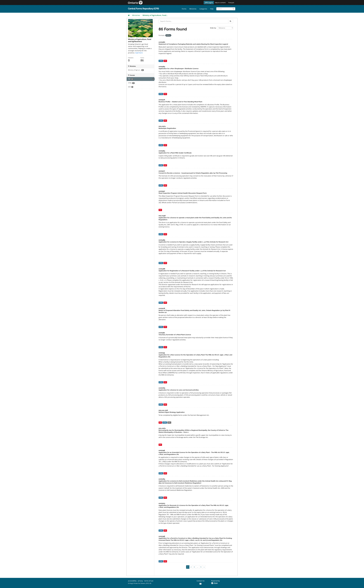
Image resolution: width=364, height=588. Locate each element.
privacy (140, 581)
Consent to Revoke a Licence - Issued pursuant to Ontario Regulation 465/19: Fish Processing (193, 173)
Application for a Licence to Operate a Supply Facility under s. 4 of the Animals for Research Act (193, 242)
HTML (160, 61)
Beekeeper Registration (167, 128)
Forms (184, 9)
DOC (169, 422)
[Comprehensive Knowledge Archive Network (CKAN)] (214, 583)
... (197, 567)
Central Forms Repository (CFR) (143, 8)
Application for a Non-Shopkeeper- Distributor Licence (178, 68)
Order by (213, 28)
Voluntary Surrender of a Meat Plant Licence (175, 335)
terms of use (148, 581)
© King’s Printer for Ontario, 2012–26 (139, 583)
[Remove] (169, 35)
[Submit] (233, 8)
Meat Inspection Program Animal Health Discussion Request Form (183, 193)
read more (139, 53)
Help (211, 9)
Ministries (192, 9)
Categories (203, 9)
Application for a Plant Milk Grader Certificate (175, 153)
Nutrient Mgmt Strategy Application (172, 412)
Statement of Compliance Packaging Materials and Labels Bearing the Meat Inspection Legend (193, 44)
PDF (165, 61)
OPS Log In (209, 3)
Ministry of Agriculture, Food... (155, 15)
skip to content (220, 3)
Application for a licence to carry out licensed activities (179, 390)
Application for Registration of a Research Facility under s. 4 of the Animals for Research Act (192, 271)
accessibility (132, 581)
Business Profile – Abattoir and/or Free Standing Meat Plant (180, 102)
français (231, 3)
